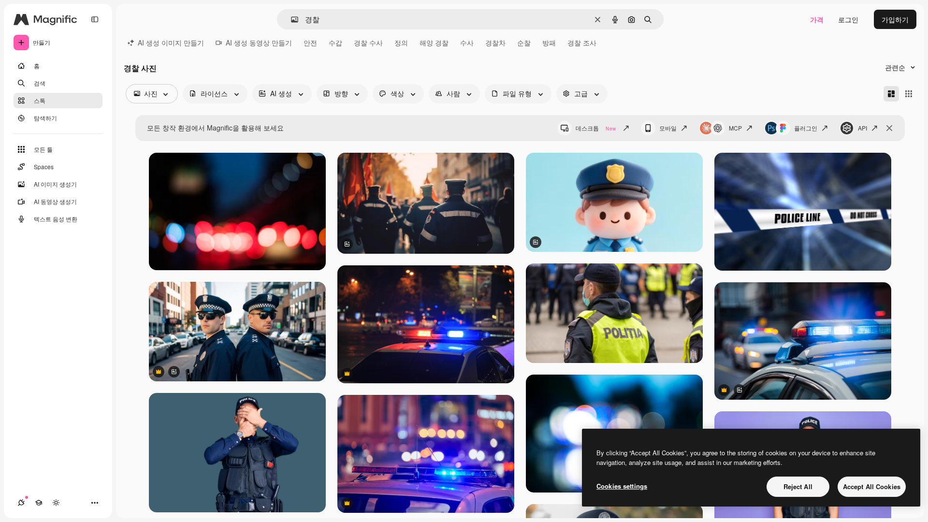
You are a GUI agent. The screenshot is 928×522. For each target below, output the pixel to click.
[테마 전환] (56, 502)
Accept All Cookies (871, 486)
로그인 (848, 19)
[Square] (908, 94)
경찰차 (495, 42)
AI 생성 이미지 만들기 (171, 42)
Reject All (797, 486)
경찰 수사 (368, 42)
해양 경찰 (434, 42)
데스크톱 (596, 128)
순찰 (524, 42)
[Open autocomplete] (290, 19)
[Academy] (38, 502)
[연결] (21, 502)
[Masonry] (891, 94)
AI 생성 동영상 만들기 (259, 42)
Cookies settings (621, 486)
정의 (401, 42)
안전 (310, 42)
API (862, 128)
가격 (817, 19)
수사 (467, 42)
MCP (735, 128)
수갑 (335, 42)
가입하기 (895, 19)
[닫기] (889, 128)
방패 (549, 42)
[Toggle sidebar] (94, 19)
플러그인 (805, 128)
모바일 (668, 128)
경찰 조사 (581, 42)
